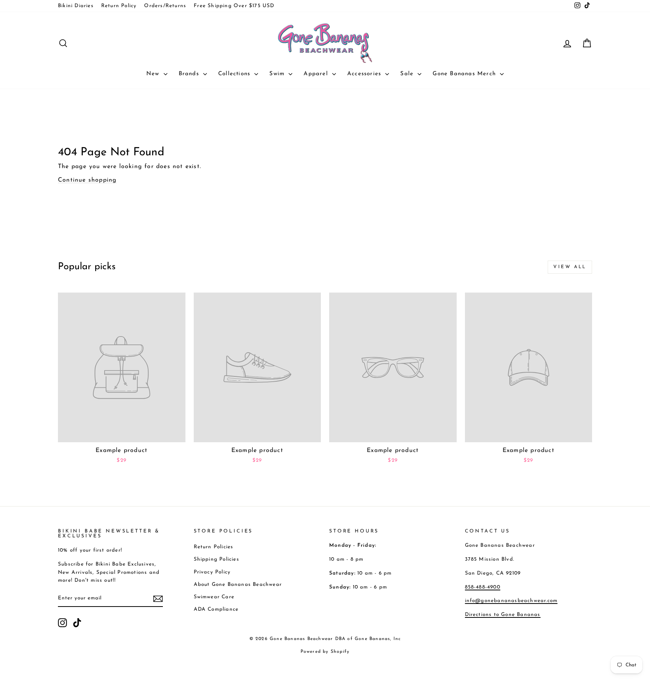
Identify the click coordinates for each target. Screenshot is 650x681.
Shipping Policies (216, 559)
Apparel (317, 74)
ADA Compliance (216, 609)
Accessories (365, 74)
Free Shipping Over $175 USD (234, 5)
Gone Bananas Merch (465, 74)
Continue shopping (87, 180)
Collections (235, 74)
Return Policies (214, 546)
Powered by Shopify (325, 651)
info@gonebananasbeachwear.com (511, 600)
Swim (278, 74)
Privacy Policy (212, 572)
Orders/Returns (165, 5)
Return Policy (119, 5)
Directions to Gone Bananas (503, 614)
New (154, 74)
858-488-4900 (482, 587)
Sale (408, 74)
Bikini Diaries (76, 5)
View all (569, 267)
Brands (190, 74)
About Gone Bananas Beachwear (238, 584)
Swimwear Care (214, 597)
